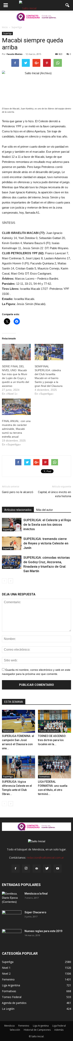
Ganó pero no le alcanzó (17, 492)
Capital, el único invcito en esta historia (54, 494)
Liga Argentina (11, 985)
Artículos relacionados (18, 509)
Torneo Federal (11, 997)
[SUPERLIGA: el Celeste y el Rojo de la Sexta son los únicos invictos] (11, 524)
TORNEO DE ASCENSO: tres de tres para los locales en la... (52, 740)
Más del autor (44, 509)
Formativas (44, 776)
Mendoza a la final (36, 893)
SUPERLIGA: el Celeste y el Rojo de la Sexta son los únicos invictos (47, 524)
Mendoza (9, 1025)
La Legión (8, 1009)
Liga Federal (59, 1025)
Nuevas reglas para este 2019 (43, 931)
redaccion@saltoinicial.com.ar (45, 857)
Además (58, 1029)
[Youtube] (58, 868)
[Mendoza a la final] (11, 898)
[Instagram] (26, 868)
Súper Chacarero (35, 912)
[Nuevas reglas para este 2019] (11, 936)
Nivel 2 (6, 973)
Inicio (5, 27)
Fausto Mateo (14, 54)
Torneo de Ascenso (49, 731)
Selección (15, 1029)
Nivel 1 (6, 968)
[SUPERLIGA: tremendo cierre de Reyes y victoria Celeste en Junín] (11, 543)
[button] (67, 5)
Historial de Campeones (37, 1029)
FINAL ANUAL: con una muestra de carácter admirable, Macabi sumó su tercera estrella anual (16, 428)
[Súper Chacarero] (11, 917)
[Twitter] (47, 868)
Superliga (7, 33)
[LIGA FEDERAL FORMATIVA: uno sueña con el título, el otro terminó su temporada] (54, 767)
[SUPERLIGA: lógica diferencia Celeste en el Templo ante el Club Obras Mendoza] (18, 767)
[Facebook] (15, 868)
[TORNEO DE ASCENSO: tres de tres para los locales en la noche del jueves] (54, 721)
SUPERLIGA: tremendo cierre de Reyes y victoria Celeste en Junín (45, 543)
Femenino (8, 731)
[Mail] (36, 868)
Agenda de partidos (14, 1003)
